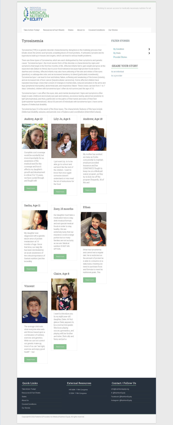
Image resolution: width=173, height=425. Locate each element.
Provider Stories (120, 57)
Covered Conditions (97, 30)
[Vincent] (35, 292)
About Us (81, 30)
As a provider (116, 76)
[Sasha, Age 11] (35, 211)
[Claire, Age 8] (64, 280)
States (70, 30)
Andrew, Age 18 (92, 119)
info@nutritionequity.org (120, 389)
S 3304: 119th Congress (78, 393)
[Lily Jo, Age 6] (64, 125)
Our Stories (113, 30)
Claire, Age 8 (61, 273)
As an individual (117, 71)
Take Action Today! (31, 30)
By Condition (119, 49)
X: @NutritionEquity (118, 393)
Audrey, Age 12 (33, 119)
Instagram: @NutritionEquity (121, 400)
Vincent (29, 286)
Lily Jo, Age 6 (62, 119)
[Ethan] (93, 213)
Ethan (87, 207)
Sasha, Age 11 (32, 205)
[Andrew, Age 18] (93, 125)
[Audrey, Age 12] (35, 125)
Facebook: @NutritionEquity (121, 397)
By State (117, 53)
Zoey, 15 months (63, 208)
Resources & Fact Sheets (53, 30)
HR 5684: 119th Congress (78, 390)
